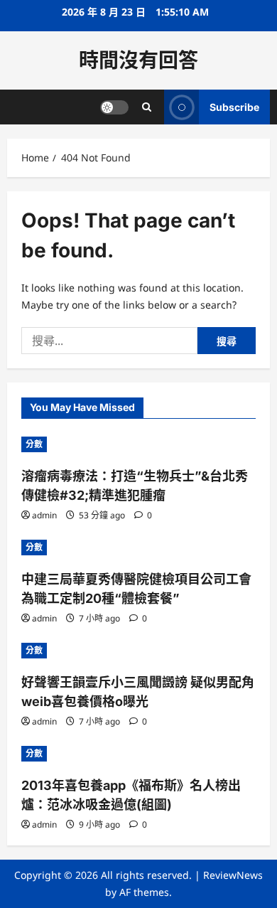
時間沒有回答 (138, 60)
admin (44, 515)
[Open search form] (146, 107)
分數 (34, 444)
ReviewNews (233, 875)
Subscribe (234, 107)
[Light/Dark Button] (114, 107)
